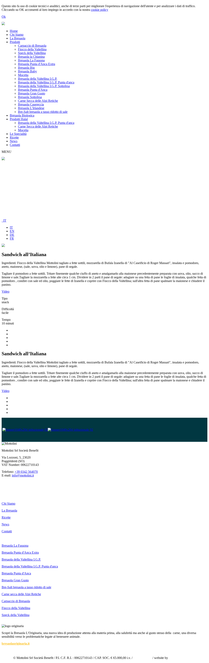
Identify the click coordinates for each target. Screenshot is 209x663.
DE (12, 235)
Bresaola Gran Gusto (31, 93)
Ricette (14, 137)
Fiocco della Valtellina (32, 49)
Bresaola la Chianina (31, 56)
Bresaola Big (26, 67)
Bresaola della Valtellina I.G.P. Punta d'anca (46, 82)
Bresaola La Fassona (31, 60)
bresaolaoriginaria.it (16, 643)
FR (12, 238)
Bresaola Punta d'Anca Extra (36, 64)
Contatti (15, 145)
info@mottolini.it (23, 475)
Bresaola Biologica (22, 115)
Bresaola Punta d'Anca (32, 89)
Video (5, 291)
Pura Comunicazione (182, 658)
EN (12, 231)
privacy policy (142, 658)
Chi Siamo (16, 34)
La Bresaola (17, 38)
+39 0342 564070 (26, 471)
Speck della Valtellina (32, 53)
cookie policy (99, 9)
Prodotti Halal (19, 119)
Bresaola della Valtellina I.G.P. (37, 78)
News (13, 141)
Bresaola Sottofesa (30, 97)
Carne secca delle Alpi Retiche (21, 594)
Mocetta (23, 75)
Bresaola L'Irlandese (31, 108)
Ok (4, 16)
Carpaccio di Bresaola (32, 45)
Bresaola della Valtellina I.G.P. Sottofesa (44, 86)
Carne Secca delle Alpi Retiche (38, 100)
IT (4, 220)
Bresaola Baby (27, 71)
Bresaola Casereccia (31, 104)
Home (14, 31)
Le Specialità (18, 133)
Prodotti (15, 42)
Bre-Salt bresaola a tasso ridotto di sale (43, 111)
